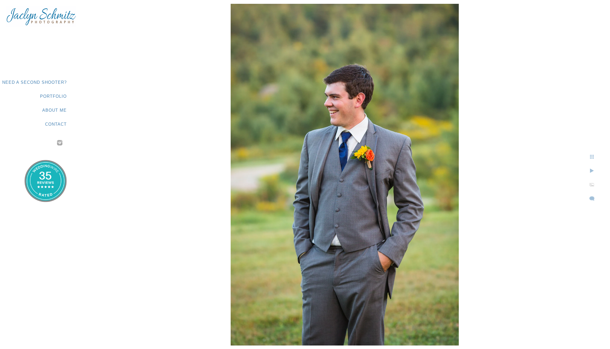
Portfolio (53, 96)
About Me (54, 110)
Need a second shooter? (34, 82)
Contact (56, 124)
